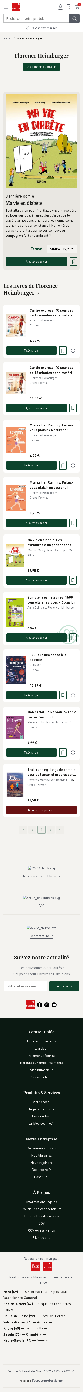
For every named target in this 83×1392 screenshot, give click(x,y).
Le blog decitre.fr (41, 1123)
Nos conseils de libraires (41, 876)
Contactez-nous (41, 936)
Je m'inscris (64, 986)
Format (36, 249)
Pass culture (41, 1116)
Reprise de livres (41, 1109)
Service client (41, 1077)
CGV (42, 1223)
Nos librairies (41, 1155)
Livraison (41, 1048)
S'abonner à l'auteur (41, 67)
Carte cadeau (41, 1102)
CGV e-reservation (41, 1230)
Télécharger (31, 350)
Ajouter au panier (36, 261)
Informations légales (41, 1202)
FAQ (41, 905)
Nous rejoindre (41, 1162)
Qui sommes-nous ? (41, 1148)
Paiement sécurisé (41, 1055)
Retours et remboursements (41, 1062)
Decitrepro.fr (41, 1169)
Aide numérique (41, 1070)
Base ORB (41, 1177)
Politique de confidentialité (42, 1209)
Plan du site (41, 1237)
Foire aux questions (41, 1041)
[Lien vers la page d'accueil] (16, 7)
